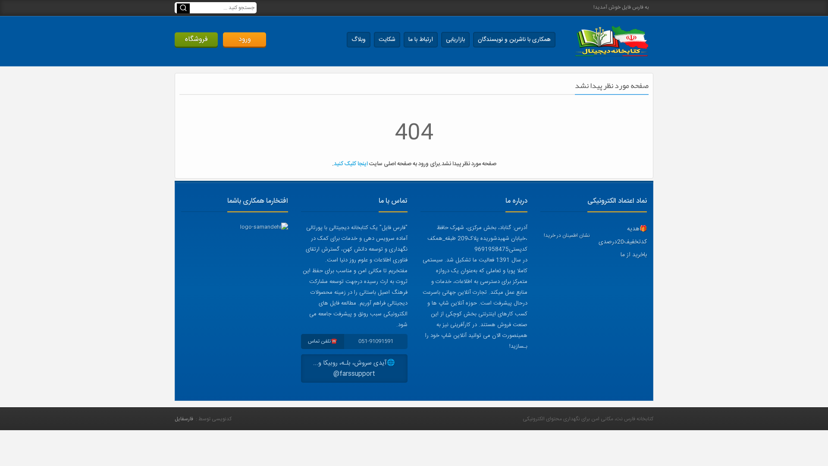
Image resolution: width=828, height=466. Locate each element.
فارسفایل (184, 419)
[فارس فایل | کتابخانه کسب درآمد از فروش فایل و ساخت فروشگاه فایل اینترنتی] (611, 41)
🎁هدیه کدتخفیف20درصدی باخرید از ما (623, 242)
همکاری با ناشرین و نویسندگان (514, 40)
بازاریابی (455, 40)
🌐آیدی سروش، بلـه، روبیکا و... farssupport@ (354, 368)
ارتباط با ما (420, 40)
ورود (244, 39)
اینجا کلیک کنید (351, 164)
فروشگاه (196, 39)
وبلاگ (358, 40)
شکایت (387, 40)
